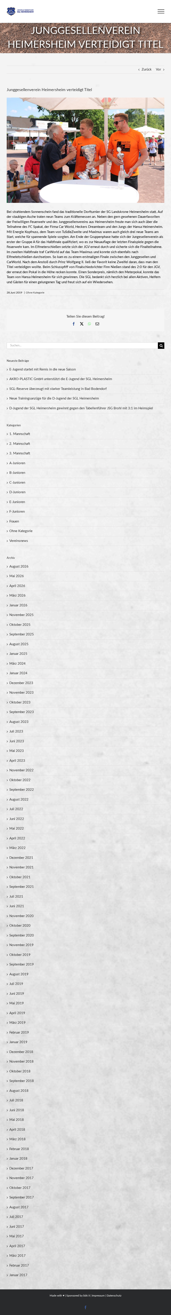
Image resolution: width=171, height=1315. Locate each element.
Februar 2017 (19, 1265)
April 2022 (17, 838)
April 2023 (17, 760)
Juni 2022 (16, 819)
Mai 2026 (16, 576)
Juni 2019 (16, 993)
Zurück (147, 69)
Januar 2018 (18, 1158)
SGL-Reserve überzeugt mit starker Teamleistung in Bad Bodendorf (58, 389)
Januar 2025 (18, 653)
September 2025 (21, 634)
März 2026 (17, 595)
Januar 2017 (18, 1275)
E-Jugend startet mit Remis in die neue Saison (42, 369)
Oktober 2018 (20, 1071)
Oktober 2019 (20, 955)
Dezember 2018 (21, 1052)
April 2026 (17, 586)
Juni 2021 (16, 906)
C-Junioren (17, 482)
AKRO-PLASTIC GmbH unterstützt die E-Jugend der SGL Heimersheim (60, 379)
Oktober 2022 (20, 780)
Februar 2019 (19, 1032)
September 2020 (21, 935)
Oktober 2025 (20, 624)
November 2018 (21, 1061)
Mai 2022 (16, 828)
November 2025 (21, 615)
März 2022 (17, 848)
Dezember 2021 (21, 857)
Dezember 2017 (21, 1168)
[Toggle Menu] (161, 11)
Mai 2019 (16, 1003)
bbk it (86, 1295)
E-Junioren (17, 502)
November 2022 (21, 770)
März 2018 (17, 1139)
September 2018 (21, 1081)
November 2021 (21, 867)
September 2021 (21, 886)
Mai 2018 (16, 1119)
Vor (158, 69)
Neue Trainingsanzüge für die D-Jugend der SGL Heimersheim (54, 398)
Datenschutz (114, 1295)
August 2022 (18, 799)
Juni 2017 (16, 1226)
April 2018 (17, 1129)
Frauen (14, 521)
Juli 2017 (16, 1217)
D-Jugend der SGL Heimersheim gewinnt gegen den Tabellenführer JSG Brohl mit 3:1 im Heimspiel (81, 408)
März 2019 (17, 1022)
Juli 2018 (16, 1100)
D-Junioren (17, 492)
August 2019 (18, 974)
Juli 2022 (16, 809)
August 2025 (18, 644)
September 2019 (21, 964)
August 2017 (18, 1207)
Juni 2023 (16, 741)
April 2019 (17, 1013)
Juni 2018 (16, 1110)
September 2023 (21, 712)
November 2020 (21, 916)
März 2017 (17, 1255)
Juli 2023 (16, 731)
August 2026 (18, 566)
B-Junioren (17, 472)
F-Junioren (17, 511)
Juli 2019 (16, 984)
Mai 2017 (16, 1236)
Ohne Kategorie (35, 292)
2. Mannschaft (19, 443)
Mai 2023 (16, 751)
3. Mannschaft (19, 453)
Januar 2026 (18, 605)
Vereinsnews (18, 541)
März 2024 (17, 663)
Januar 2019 (18, 1042)
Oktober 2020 (20, 925)
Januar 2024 (18, 673)
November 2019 (21, 945)
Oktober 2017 (20, 1188)
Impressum (98, 1295)
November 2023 (21, 692)
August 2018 (18, 1090)
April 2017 (17, 1246)
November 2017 (21, 1178)
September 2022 (21, 789)
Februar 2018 (19, 1149)
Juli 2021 (16, 896)
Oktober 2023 (20, 702)
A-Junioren (17, 463)
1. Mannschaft (19, 434)
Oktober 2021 (20, 877)
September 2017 (21, 1197)
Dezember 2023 (21, 683)
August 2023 (18, 722)
